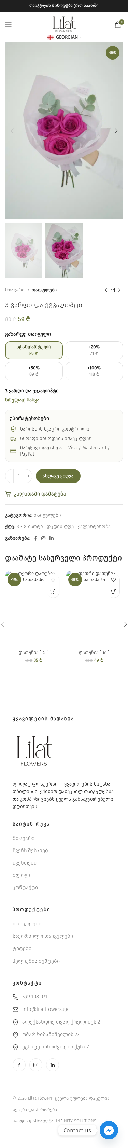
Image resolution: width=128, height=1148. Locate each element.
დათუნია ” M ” (94, 652)
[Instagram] (35, 1064)
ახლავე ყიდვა (58, 475)
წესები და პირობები (35, 1109)
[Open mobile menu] (8, 24)
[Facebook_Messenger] (109, 1130)
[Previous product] (105, 290)
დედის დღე (60, 526)
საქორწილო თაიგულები (43, 936)
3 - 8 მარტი (30, 526)
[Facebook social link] (35, 538)
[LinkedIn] (52, 1064)
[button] (53, 592)
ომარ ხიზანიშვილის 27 (51, 1034)
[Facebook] (19, 1064)
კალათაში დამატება (40, 494)
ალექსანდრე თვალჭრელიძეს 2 (61, 1022)
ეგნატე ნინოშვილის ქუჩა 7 (55, 1047)
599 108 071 (34, 996)
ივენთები (25, 863)
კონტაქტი (25, 887)
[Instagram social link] (43, 538)
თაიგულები (44, 290)
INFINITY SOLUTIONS (76, 1120)
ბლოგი (21, 875)
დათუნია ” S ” (33, 652)
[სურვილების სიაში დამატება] (53, 580)
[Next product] (119, 290)
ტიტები (22, 948)
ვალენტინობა (94, 526)
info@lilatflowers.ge (45, 1009)
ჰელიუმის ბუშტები (36, 961)
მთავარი (15, 290)
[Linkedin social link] (51, 538)
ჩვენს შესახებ (30, 850)
